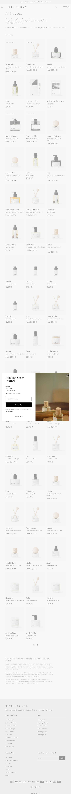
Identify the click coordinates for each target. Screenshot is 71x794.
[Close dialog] (67, 375)
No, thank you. (18, 416)
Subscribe (18, 405)
